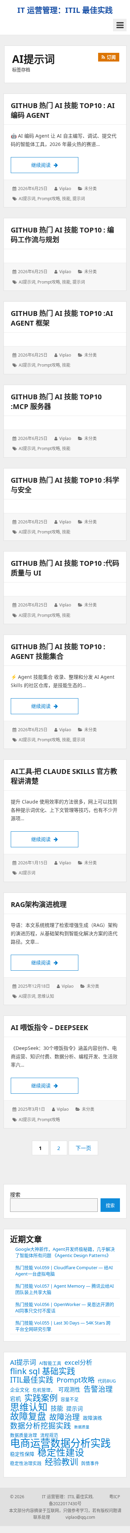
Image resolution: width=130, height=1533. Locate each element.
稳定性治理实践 (26, 1463)
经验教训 (61, 1462)
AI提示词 (27, 199)
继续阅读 (54, 164)
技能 (66, 199)
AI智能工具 (50, 1363)
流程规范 (49, 1435)
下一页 (83, 1147)
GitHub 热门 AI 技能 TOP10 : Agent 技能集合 (58, 651)
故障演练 (92, 1417)
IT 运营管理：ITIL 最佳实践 (65, 10)
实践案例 (41, 1398)
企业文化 (19, 1389)
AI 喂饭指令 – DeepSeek (49, 1027)
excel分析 (78, 1362)
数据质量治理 (23, 1435)
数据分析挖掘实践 (40, 1425)
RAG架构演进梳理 (39, 904)
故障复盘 (28, 1416)
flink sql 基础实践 (42, 1371)
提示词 (78, 199)
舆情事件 (90, 1463)
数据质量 (81, 1427)
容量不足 (70, 1399)
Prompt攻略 (48, 199)
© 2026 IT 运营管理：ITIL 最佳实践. (52, 1497)
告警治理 (98, 1389)
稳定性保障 (22, 1454)
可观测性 (69, 1389)
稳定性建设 (60, 1452)
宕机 (15, 1399)
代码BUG (107, 1381)
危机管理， (44, 1390)
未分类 (90, 188)
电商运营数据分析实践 (60, 1443)
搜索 (15, 1194)
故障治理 (64, 1417)
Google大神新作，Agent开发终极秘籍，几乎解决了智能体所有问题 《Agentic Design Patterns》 (65, 1252)
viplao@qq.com (73, 1517)
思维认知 (45, 996)
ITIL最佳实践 (31, 1380)
